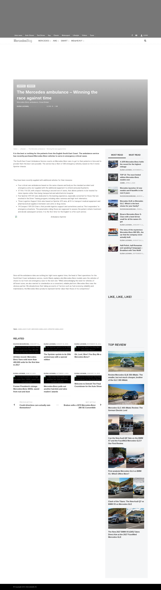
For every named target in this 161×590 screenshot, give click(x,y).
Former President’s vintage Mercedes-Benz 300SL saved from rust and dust (26, 389)
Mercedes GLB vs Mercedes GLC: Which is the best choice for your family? (131, 203)
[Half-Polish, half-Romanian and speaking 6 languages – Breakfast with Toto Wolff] (113, 248)
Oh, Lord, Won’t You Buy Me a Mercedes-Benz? (87, 355)
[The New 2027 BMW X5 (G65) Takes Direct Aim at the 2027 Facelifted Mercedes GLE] (126, 518)
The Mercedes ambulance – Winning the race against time (47, 149)
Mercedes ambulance (39, 329)
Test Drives (41, 35)
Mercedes (43, 41)
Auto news (18, 35)
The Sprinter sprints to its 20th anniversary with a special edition (57, 357)
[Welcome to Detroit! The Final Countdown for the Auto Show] (88, 378)
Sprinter (31, 86)
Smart (64, 41)
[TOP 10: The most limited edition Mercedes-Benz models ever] (113, 177)
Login (145, 35)
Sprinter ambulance (55, 329)
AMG (55, 41)
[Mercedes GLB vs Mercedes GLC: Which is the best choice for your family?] (113, 203)
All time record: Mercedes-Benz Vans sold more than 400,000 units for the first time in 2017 (26, 361)
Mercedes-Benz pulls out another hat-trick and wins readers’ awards (55, 389)
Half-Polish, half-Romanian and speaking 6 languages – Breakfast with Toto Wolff (131, 247)
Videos (84, 35)
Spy (49, 35)
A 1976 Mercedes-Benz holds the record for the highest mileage (132, 164)
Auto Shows (29, 35)
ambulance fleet (24, 329)
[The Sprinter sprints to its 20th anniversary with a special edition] (57, 348)
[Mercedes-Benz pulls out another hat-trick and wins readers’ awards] (57, 379)
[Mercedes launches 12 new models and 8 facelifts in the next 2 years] (113, 190)
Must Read (134, 155)
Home (15, 149)
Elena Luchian (23, 106)
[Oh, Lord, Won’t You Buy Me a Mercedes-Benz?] (88, 348)
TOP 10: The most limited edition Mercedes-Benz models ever (130, 177)
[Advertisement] (80, 16)
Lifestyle (76, 35)
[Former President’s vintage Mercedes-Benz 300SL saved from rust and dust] (26, 379)
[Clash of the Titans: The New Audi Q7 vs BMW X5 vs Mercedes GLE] (126, 488)
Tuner (92, 35)
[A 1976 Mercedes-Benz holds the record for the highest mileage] (113, 164)
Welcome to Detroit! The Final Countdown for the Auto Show (87, 385)
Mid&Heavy (76, 41)
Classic (56, 35)
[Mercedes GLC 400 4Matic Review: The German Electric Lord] (126, 394)
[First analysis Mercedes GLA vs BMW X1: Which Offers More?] (126, 458)
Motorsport (66, 35)
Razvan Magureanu (21, 344)
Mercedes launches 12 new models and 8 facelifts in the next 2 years (131, 190)
